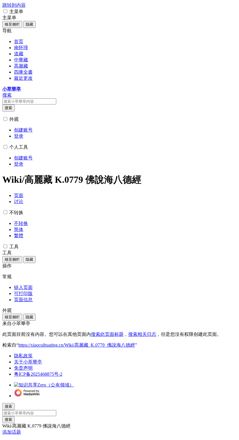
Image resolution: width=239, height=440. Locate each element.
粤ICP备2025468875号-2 (38, 374)
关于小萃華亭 (28, 361)
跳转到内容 (14, 5)
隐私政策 (23, 355)
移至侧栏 (12, 24)
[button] (5, 11)
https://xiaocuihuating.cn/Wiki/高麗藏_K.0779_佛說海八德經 (76, 345)
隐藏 (29, 24)
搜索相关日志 (142, 334)
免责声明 (23, 368)
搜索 (8, 108)
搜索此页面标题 (107, 334)
